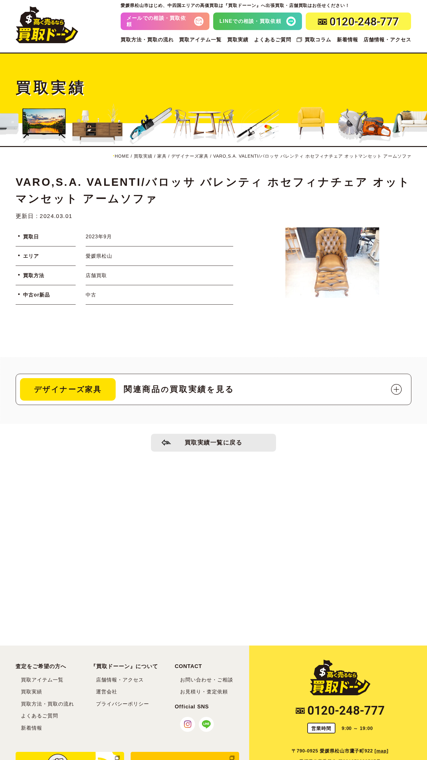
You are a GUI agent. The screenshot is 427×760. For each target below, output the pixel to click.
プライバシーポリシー (122, 704)
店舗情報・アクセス (387, 39)
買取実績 (238, 39)
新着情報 (347, 39)
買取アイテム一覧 (200, 39)
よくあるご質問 (272, 39)
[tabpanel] (332, 262)
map (381, 750)
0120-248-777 (346, 711)
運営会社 (106, 691)
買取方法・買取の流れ (147, 39)
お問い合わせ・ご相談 (206, 679)
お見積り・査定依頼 (204, 691)
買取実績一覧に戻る (214, 442)
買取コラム (318, 39)
